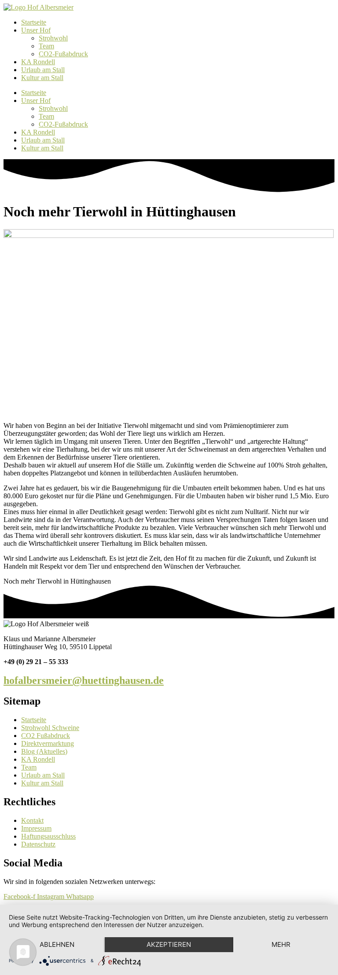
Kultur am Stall (42, 77)
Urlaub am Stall (43, 69)
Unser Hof (36, 30)
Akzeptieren (169, 944)
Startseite (33, 22)
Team (46, 46)
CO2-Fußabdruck (63, 54)
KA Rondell (38, 62)
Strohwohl (53, 38)
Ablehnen (57, 944)
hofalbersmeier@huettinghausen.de (84, 680)
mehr (281, 944)
